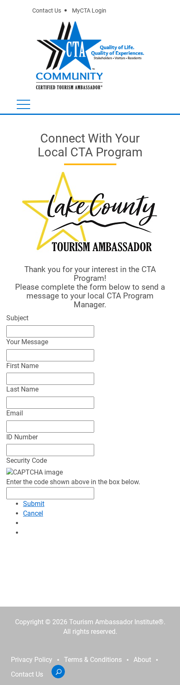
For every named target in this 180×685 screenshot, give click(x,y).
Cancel (33, 513)
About (142, 660)
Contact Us (46, 10)
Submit (33, 504)
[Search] (58, 671)
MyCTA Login (89, 10)
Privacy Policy (31, 660)
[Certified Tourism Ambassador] (72, 55)
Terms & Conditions (93, 660)
